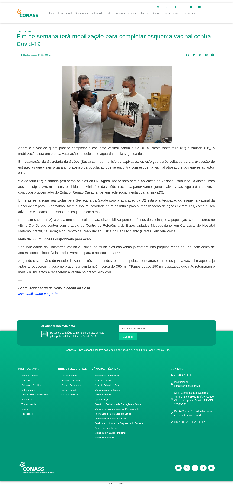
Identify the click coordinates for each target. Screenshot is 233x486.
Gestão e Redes (69, 394)
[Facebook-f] (183, 7)
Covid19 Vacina (24, 32)
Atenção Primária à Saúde (108, 385)
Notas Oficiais (28, 390)
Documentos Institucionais (34, 394)
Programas (26, 399)
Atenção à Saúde (103, 380)
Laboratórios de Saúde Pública (110, 418)
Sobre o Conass (29, 375)
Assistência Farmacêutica (108, 375)
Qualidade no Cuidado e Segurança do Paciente (119, 423)
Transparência (28, 404)
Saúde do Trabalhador (106, 428)
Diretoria (25, 380)
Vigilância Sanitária (104, 437)
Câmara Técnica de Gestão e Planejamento (117, 409)
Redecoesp (27, 413)
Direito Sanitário (103, 394)
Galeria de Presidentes (32, 385)
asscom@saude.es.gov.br (38, 294)
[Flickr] (191, 7)
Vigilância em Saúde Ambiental (110, 433)
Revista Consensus (71, 380)
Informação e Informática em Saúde (113, 413)
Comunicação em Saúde (107, 390)
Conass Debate (69, 390)
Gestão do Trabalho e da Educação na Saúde (118, 404)
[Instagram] (174, 7)
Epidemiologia (102, 399)
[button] (187, 55)
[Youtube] (199, 7)
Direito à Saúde (69, 375)
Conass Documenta (71, 385)
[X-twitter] (166, 7)
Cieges (24, 409)
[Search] (158, 7)
